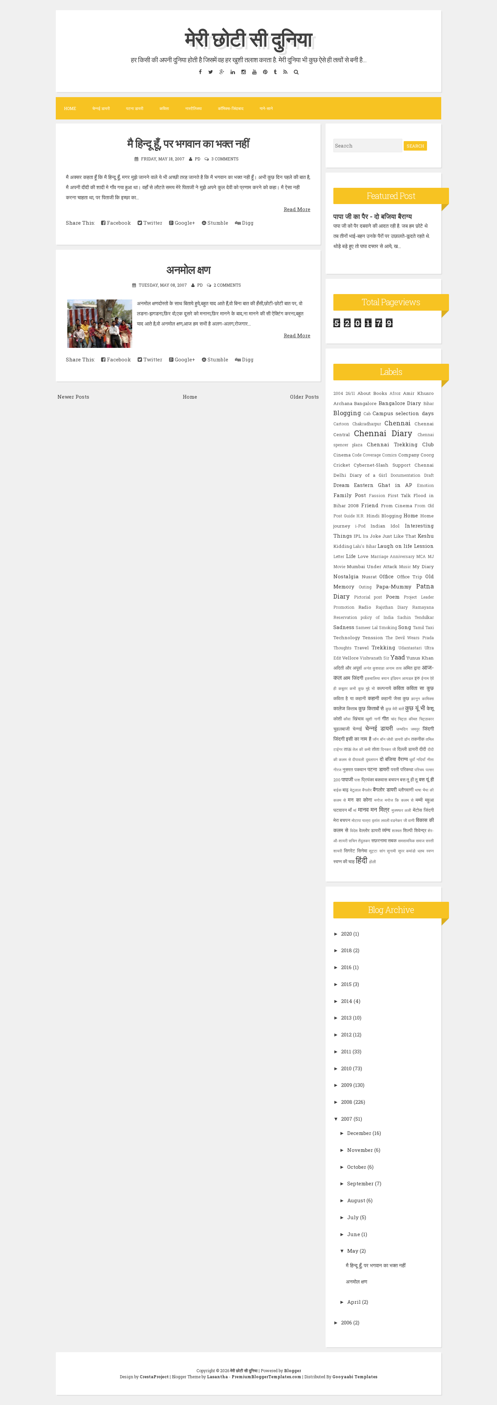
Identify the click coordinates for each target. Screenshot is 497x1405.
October (356, 1166)
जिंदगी (428, 728)
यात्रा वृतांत (371, 820)
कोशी (337, 719)
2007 (346, 1118)
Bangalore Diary (400, 403)
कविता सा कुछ (419, 688)
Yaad (397, 657)
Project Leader (418, 597)
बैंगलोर (367, 790)
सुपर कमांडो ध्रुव (411, 850)
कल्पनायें (384, 688)
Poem (393, 596)
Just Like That (399, 536)
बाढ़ (345, 790)
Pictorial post (368, 597)
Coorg (427, 455)
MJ (431, 556)
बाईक (337, 790)
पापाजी (347, 779)
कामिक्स (428, 698)
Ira (365, 536)
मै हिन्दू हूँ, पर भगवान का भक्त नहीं (188, 143)
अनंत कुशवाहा (373, 668)
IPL (357, 536)
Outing (365, 586)
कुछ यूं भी (415, 708)
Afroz (395, 393)
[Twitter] (210, 71)
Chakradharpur (366, 423)
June (353, 1234)
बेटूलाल (355, 790)
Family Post (349, 495)
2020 (346, 933)
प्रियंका (367, 780)
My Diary (422, 566)
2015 (346, 984)
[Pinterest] (265, 71)
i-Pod (360, 526)
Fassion (377, 495)
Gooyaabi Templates (354, 1376)
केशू (430, 708)
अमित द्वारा (411, 668)
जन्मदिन (402, 729)
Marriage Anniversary (393, 556)
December (359, 1133)
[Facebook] (200, 71)
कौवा (347, 718)
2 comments (227, 285)
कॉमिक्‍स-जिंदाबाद (230, 108)
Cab (367, 413)
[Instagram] (243, 71)
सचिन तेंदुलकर (359, 840)
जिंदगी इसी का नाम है (352, 738)
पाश (357, 779)
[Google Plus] (222, 71)
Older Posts (304, 396)
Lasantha (217, 1376)
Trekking (383, 647)
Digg (247, 222)
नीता (430, 759)
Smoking (388, 627)
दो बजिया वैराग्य (394, 759)
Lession (424, 545)
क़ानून (415, 698)
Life (351, 556)
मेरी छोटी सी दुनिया (248, 38)
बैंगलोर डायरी (385, 789)
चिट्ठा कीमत (407, 718)
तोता (375, 749)
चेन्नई (357, 729)
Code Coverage (366, 455)
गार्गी (377, 718)
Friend (369, 505)
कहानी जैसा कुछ (395, 698)
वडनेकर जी (398, 820)
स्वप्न (430, 850)
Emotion (425, 485)
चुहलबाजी (341, 729)
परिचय (419, 769)
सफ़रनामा (379, 841)
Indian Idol (385, 526)
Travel (361, 648)
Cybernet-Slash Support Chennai (393, 465)
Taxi (429, 627)
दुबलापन (372, 759)
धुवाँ (412, 759)
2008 (346, 1101)
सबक (392, 841)
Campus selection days (403, 413)
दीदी (422, 749)
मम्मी (419, 800)
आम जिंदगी (353, 677)
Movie (339, 566)
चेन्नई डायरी (101, 108)
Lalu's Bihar (364, 546)
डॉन (407, 739)
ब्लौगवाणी (405, 790)
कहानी (373, 698)
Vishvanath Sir (374, 658)
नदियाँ (421, 759)
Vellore (350, 658)
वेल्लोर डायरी (370, 830)
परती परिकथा (402, 769)
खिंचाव (358, 719)
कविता (164, 108)
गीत (385, 718)
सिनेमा (362, 851)
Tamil (418, 627)
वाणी (411, 820)
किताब (352, 709)
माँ (350, 810)
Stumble (217, 222)
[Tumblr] (275, 71)
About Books (372, 393)
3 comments (225, 158)
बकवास (381, 780)
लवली (385, 820)
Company (408, 455)
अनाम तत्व (393, 668)
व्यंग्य (386, 830)
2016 (346, 967)
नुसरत (347, 769)
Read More (297, 209)
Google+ (184, 222)
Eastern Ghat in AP (383, 485)
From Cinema (396, 506)
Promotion (343, 607)
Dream (341, 485)
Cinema (342, 455)
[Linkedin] (232, 71)
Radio (364, 607)
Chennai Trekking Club (400, 444)
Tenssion (372, 637)
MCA (421, 556)
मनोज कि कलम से (399, 800)
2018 (346, 950)
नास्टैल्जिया (193, 108)
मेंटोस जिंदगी (423, 810)
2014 (346, 1001)
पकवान (360, 769)
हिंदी (361, 860)
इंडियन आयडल (401, 678)
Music (405, 566)
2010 (346, 1068)
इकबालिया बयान (377, 678)
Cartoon (341, 423)
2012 (346, 1034)
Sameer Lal (367, 627)
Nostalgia (346, 576)
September (360, 1183)
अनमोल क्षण (188, 269)
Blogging (347, 413)
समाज (420, 840)
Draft (429, 475)
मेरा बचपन (342, 820)
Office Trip (409, 577)
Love (363, 556)
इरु (417, 678)
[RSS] (285, 71)
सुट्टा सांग (377, 850)
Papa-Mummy (393, 586)
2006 (346, 1322)
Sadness (343, 627)
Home (70, 108)
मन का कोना (360, 799)
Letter (338, 556)
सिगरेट (349, 851)
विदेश (354, 830)
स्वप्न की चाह (344, 861)
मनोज (378, 800)
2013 (346, 1017)
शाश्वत (397, 830)
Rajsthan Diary (392, 607)
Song (404, 627)
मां (354, 810)
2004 (338, 393)
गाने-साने (266, 108)
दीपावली (358, 759)
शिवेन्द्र (420, 830)
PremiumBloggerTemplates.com (266, 1376)
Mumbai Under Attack (372, 566)
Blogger (292, 1370)
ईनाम (425, 678)
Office (386, 576)
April (354, 1301)
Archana (342, 403)
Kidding (342, 546)
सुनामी (391, 850)
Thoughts (342, 647)
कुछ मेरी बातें (394, 708)
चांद (393, 718)
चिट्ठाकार (426, 718)
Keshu (426, 535)
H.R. (360, 515)
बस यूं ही (426, 779)
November (360, 1149)
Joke (375, 536)
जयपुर (415, 729)
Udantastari (410, 647)
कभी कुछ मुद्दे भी (362, 688)
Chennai (397, 423)
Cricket (341, 465)
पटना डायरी (134, 108)
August (356, 1200)
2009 (346, 1084)
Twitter (152, 222)
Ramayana (423, 607)
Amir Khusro (418, 393)
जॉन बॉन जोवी (383, 739)
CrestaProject (154, 1376)
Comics (389, 455)
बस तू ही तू (409, 780)
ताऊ (347, 749)
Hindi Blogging (384, 516)
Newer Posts (73, 396)
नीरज (337, 769)
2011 (346, 1051)
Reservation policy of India (363, 617)
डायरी (399, 739)
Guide (349, 515)
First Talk (399, 495)
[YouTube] (254, 71)
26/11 (350, 393)
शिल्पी (407, 830)
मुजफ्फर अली (401, 810)
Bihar (428, 403)
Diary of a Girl (368, 475)
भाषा (418, 790)
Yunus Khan (419, 658)
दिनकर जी (388, 749)
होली (372, 861)
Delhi (339, 475)
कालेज (339, 708)
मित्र (384, 809)
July (353, 1217)
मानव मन (367, 809)
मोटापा (356, 820)
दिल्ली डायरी (407, 749)
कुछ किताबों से (371, 708)
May (352, 1250)
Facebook (118, 222)
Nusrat (369, 577)
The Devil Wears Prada (409, 637)
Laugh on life (394, 545)
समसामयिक (406, 840)
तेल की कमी (362, 749)
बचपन (393, 780)
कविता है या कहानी (349, 698)
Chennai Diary (383, 433)
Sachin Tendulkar (415, 617)
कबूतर (343, 688)
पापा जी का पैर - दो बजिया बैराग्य (372, 216)
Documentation (405, 475)
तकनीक (417, 739)
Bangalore (365, 403)
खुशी (368, 718)
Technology (346, 637)
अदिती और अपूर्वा (347, 668)
